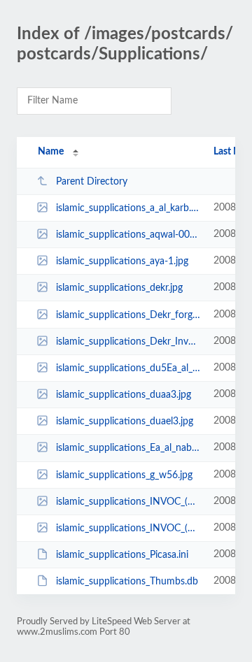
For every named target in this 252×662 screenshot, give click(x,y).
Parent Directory (91, 182)
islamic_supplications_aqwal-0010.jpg (128, 235)
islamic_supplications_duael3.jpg (124, 421)
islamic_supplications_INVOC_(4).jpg (128, 528)
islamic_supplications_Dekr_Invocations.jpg (128, 342)
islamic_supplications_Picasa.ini (122, 555)
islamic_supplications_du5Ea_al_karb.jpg (128, 368)
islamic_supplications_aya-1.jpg (122, 261)
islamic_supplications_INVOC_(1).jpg (128, 502)
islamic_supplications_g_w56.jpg (124, 475)
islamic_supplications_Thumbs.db (127, 582)
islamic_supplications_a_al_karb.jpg (128, 208)
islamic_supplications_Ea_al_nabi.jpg (128, 448)
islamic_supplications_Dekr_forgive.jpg (128, 315)
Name (51, 152)
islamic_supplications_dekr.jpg (119, 288)
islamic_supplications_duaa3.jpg (123, 395)
